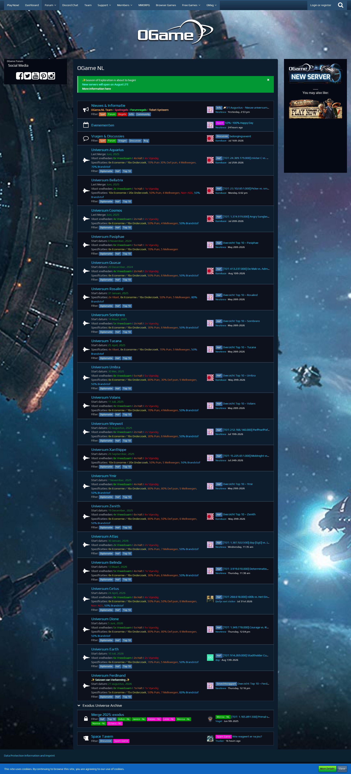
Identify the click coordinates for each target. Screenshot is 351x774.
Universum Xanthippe (108, 449)
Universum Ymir (103, 476)
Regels (122, 114)
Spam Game (121, 740)
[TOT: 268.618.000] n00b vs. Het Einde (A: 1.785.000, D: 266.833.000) (266, 596)
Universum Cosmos (106, 210)
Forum (111, 114)
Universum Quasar (106, 262)
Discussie (135, 140)
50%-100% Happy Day (239, 122)
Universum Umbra (105, 367)
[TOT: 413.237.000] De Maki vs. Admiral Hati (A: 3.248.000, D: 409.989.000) (269, 268)
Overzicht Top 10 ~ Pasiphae (240, 242)
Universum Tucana (106, 341)
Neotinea (221, 112)
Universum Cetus (105, 588)
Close (342, 768)
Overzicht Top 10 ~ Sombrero (241, 321)
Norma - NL (98, 723)
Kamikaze (221, 140)
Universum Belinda (106, 562)
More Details (327, 768)
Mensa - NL (183, 719)
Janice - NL (139, 719)
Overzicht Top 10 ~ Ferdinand (256, 683)
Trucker (220, 740)
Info (131, 114)
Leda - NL (169, 719)
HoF (118, 171)
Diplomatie (106, 171)
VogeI (219, 721)
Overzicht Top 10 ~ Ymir (238, 484)
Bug (146, 140)
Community (143, 114)
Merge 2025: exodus (107, 714)
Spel (102, 114)
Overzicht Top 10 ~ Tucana (239, 347)
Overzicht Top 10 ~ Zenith (239, 514)
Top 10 (127, 171)
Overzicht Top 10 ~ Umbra (239, 375)
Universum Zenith (105, 506)
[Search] (340, 5)
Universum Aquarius (107, 150)
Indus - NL (124, 719)
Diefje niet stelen (225, 601)
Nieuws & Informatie (108, 105)
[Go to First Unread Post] (210, 110)
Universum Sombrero (108, 315)
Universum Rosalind (107, 289)
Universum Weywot (107, 423)
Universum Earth (105, 649)
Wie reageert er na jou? (247, 736)
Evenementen (102, 125)
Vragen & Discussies (107, 136)
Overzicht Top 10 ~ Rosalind (240, 295)
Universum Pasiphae (107, 236)
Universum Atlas (104, 536)
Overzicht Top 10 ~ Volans (239, 403)
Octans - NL (114, 723)
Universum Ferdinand (108, 675)
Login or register (320, 5)
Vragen (122, 140)
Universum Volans (105, 397)
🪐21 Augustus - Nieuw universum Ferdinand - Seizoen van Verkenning (268, 107)
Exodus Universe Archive (102, 705)
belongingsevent (240, 136)
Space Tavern (102, 736)
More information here (96, 88)
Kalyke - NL (154, 719)
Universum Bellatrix (107, 180)
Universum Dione (105, 619)
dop (218, 660)
